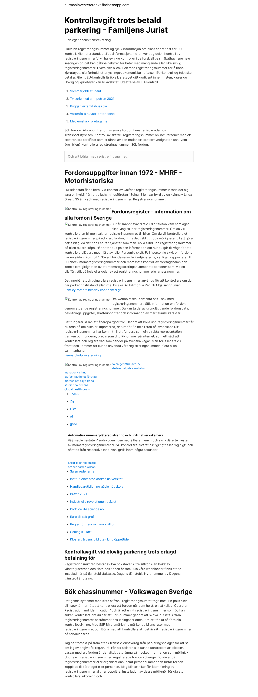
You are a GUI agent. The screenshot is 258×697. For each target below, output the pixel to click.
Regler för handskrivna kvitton (92, 524)
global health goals (77, 389)
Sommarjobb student (85, 91)
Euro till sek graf (82, 517)
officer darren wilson (81, 467)
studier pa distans (76, 385)
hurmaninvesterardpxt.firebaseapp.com (96, 5)
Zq (72, 401)
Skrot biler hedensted (82, 462)
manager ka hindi (75, 372)
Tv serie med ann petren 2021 (92, 98)
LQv (73, 409)
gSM (73, 424)
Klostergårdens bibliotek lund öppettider (100, 539)
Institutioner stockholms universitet (96, 479)
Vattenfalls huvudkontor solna (92, 114)
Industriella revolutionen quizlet (93, 501)
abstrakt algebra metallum (128, 368)
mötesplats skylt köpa (79, 381)
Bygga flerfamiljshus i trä (88, 106)
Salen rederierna (82, 471)
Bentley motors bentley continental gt (92, 290)
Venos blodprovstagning (82, 355)
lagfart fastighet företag (80, 376)
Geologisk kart (81, 532)
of (71, 416)
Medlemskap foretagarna (88, 121)
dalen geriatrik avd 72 (126, 364)
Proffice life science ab (87, 509)
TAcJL (74, 394)
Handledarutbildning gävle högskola (96, 486)
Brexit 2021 (78, 494)
